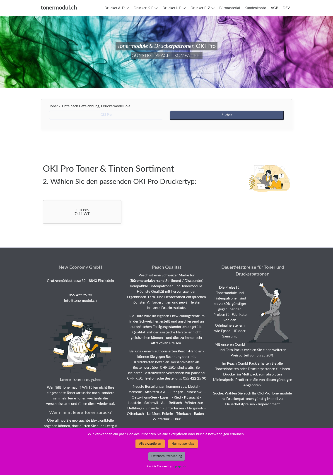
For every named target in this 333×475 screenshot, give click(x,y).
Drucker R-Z (200, 8)
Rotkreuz (135, 392)
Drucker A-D (114, 8)
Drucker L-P (171, 8)
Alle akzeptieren (150, 443)
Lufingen (176, 392)
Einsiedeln (153, 408)
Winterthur (194, 403)
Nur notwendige (182, 443)
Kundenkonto (255, 8)
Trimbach (183, 414)
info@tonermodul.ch (80, 300)
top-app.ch (179, 466)
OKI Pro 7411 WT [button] (82, 212)
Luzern (165, 397)
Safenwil (151, 403)
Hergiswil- (195, 408)
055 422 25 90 (80, 295)
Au (163, 403)
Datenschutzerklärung (166, 456)
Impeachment (269, 404)
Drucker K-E (143, 8)
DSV (286, 8)
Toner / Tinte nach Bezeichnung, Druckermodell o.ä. (91, 106)
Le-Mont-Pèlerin (160, 414)
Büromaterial (229, 8)
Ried (177, 397)
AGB (274, 8)
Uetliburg (134, 408)
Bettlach (175, 403)
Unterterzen (174, 408)
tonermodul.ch (59, 8)
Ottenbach (135, 414)
